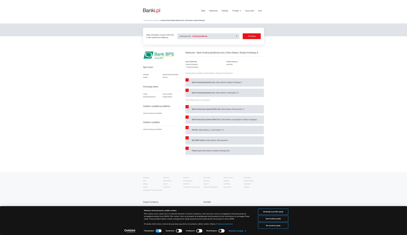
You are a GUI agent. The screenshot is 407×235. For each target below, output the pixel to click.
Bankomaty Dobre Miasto (170, 74)
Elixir (260, 11)
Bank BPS (186, 177)
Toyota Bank (227, 187)
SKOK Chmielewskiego (210, 187)
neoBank (206, 184)
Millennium (186, 184)
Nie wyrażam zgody (273, 225)
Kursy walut (249, 11)
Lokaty (145, 94)
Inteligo (145, 184)
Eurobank (206, 181)
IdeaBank (226, 181)
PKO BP (145, 187)
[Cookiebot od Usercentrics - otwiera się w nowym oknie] (130, 230)
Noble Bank (247, 184)
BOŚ (144, 181)
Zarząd (145, 77)
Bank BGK (166, 177)
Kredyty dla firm (167, 97)
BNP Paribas (247, 177)
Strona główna (148, 20)
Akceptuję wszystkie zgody (273, 212)
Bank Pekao (207, 177)
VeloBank (247, 187)
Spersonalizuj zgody (273, 219)
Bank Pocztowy (228, 177)
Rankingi (225, 11)
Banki (203, 11)
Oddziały (146, 74)
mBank (165, 184)
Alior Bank (146, 177)
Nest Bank (227, 184)
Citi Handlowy (167, 181)
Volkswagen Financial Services (152, 190)
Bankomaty (213, 11)
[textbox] (215, 36)
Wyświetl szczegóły (236, 231)
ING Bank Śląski (248, 181)
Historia (165, 77)
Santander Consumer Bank (191, 187)
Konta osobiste (167, 94)
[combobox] (215, 36)
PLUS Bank (166, 187)
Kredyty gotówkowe (149, 97)
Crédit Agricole (187, 181)
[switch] (179, 230)
